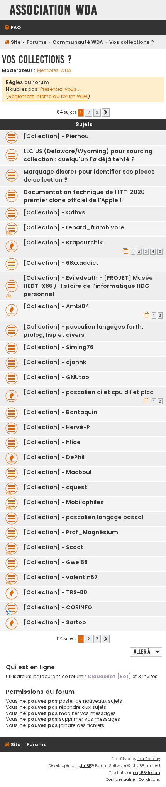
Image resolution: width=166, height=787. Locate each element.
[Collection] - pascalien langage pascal (83, 517)
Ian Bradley (148, 759)
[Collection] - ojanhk (55, 362)
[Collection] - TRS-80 (55, 592)
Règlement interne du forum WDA (48, 96)
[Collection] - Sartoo (55, 622)
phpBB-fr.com (146, 772)
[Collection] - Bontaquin (60, 412)
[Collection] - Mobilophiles (64, 502)
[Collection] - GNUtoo (56, 377)
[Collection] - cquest (55, 487)
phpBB (84, 766)
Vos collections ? (37, 59)
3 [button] (97, 112)
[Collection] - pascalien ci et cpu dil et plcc (88, 392)
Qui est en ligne (30, 667)
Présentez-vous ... (60, 89)
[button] (106, 112)
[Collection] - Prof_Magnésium (71, 532)
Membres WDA (54, 70)
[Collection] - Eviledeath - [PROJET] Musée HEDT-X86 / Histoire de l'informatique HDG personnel (88, 286)
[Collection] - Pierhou (56, 136)
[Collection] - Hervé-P (57, 427)
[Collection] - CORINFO (58, 607)
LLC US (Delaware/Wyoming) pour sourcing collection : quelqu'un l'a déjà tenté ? (88, 155)
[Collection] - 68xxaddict (61, 263)
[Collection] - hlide (52, 442)
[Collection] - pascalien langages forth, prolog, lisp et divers (83, 331)
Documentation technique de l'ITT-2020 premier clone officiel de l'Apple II (84, 196)
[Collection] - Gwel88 (56, 562)
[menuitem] (12, 28)
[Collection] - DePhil (54, 457)
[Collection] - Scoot (53, 547)
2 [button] (88, 112)
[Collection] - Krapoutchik (63, 242)
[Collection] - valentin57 (61, 577)
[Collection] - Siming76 (58, 347)
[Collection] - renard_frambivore (74, 227)
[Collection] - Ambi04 (56, 306)
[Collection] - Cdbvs (54, 212)
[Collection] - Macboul (57, 472)
